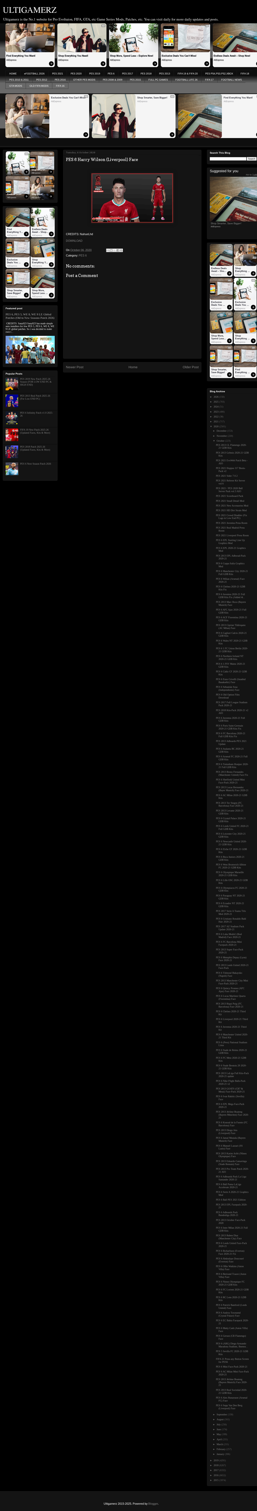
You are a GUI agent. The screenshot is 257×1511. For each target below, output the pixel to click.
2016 (216, 1475)
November (222, 436)
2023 (216, 411)
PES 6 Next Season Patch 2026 (35, 463)
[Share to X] (114, 250)
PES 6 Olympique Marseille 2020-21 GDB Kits (230, 874)
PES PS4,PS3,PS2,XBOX (219, 73)
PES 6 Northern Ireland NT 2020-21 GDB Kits (230, 657)
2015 (216, 1480)
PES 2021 (57, 73)
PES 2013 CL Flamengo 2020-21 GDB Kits (231, 446)
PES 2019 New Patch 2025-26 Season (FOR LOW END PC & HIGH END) (36, 382)
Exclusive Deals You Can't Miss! (179, 55)
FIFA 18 (245, 73)
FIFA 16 (60, 85)
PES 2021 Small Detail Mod (230, 501)
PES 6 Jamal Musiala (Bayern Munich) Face (230, 1139)
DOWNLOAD (74, 240)
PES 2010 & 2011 (19, 79)
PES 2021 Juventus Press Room (231, 523)
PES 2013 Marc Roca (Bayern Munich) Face (231, 603)
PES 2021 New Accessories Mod (232, 505)
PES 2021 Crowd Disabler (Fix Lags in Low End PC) (231, 517)
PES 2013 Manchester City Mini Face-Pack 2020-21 (232, 982)
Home (133, 367)
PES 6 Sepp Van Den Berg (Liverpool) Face (229, 1407)
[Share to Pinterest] (121, 250)
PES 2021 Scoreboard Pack (229, 496)
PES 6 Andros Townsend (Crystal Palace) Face (228, 1314)
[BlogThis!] (111, 250)
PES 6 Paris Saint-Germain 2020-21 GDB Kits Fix (229, 727)
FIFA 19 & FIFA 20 (188, 73)
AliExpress (11, 60)
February (221, 1449)
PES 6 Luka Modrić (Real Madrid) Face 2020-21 (229, 935)
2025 (216, 401)
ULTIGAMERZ (29, 9)
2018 (216, 1465)
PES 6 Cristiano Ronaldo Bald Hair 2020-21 (231, 920)
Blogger (153, 1503)
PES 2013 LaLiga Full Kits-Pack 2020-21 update (232, 1075)
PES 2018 (146, 73)
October (221, 441)
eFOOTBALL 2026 (34, 73)
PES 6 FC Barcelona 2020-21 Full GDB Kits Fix (230, 735)
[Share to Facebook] (118, 250)
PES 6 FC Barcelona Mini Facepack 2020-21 (229, 943)
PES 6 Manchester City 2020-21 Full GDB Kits (232, 572)
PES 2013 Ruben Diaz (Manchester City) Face (229, 1237)
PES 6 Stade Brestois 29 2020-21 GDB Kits (231, 1067)
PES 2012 (41, 79)
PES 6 (111, 73)
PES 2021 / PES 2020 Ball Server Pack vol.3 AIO (229, 490)
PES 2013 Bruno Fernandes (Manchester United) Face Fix (232, 773)
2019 (216, 1460)
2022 (216, 416)
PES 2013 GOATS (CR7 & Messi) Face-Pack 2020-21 (230, 1090)
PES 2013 (164, 73)
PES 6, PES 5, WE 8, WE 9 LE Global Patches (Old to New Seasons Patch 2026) (30, 316)
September (222, 1414)
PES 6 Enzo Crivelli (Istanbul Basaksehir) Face (231, 681)
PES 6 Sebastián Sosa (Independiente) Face (227, 688)
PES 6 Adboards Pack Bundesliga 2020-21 (227, 1214)
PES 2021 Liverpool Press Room (232, 535)
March (220, 1444)
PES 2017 (127, 73)
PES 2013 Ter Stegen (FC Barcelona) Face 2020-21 (229, 804)
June (219, 1429)
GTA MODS (15, 85)
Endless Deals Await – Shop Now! (14, 194)
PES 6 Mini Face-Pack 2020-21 (231, 1366)
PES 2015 (135, 79)
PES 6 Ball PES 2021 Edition (231, 1199)
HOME (13, 73)
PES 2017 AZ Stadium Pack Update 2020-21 (230, 928)
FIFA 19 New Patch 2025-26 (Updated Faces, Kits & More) (35, 431)
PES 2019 (94, 73)
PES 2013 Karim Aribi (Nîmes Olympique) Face (231, 1155)
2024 (216, 406)
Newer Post (74, 367)
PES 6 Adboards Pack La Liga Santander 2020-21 (231, 1178)
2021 (216, 421)
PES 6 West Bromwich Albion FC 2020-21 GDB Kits (231, 866)
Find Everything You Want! (20, 55)
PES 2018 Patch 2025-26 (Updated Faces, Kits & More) (35, 448)
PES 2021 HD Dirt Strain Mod (231, 510)
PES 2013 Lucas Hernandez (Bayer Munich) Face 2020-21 (232, 789)
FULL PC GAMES (158, 79)
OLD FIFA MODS (39, 85)
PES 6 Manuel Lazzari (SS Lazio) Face (229, 1147)
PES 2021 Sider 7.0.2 (227, 476)
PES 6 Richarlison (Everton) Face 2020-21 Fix (230, 1252)
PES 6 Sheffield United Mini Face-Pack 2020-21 (230, 781)
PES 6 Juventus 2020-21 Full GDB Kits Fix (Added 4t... (230, 596)
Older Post (191, 367)
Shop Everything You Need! (73, 55)
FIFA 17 (209, 79)
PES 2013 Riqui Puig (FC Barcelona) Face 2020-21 (229, 1005)
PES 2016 (60, 79)
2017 (216, 1470)
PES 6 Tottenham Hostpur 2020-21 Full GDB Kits (232, 766)
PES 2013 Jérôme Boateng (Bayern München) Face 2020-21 (232, 1115)
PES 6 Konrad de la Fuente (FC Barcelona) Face (232, 1124)
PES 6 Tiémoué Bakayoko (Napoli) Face (229, 974)
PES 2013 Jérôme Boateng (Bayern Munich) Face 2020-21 (231, 1382)
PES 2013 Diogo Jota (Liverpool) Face (226, 1132)
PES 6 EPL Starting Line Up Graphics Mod (230, 541)
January (221, 1454)
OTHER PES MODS (84, 79)
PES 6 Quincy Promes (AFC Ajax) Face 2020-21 (230, 990)
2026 (216, 397)
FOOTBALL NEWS (231, 79)
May (219, 1434)
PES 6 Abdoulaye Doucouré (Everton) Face (230, 1260)
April (220, 1439)
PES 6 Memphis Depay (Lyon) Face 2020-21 (231, 959)
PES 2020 (76, 73)
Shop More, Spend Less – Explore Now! (131, 55)
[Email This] (108, 250)
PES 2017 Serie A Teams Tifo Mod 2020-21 (231, 912)
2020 (216, 426)
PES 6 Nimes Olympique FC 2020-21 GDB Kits (230, 1283)
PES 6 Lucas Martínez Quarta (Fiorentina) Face (230, 997)
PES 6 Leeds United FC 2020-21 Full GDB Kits (232, 827)
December (222, 431)
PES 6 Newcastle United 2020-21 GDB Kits (231, 843)
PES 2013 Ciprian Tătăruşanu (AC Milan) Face (230, 626)
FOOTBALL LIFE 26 (186, 79)
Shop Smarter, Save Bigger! (152, 97)
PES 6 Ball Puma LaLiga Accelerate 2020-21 (228, 1186)
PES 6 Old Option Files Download (228, 696)
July (219, 1424)
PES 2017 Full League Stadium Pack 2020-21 (231, 704)
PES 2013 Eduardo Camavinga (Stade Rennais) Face (231, 1163)
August (220, 1419)
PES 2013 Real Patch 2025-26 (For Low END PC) (35, 397)
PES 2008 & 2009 (112, 79)
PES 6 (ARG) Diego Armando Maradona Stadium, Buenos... (232, 1345)
